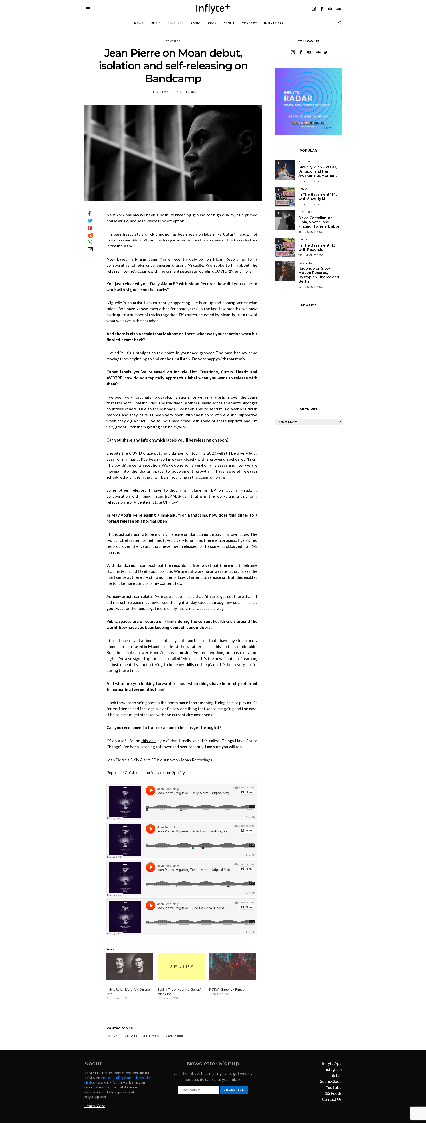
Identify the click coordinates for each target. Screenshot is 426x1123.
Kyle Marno (187, 92)
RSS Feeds (332, 1093)
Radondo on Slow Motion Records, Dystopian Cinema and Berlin (318, 274)
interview (151, 1035)
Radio (196, 23)
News (139, 23)
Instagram (332, 1069)
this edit (148, 740)
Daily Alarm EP (143, 759)
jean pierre (174, 1035)
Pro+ (212, 23)
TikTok (335, 1075)
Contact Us (332, 1099)
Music (156, 23)
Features (175, 23)
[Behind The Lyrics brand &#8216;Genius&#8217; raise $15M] (181, 966)
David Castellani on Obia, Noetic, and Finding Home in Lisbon (319, 222)
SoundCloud (331, 1081)
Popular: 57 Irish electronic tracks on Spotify (145, 772)
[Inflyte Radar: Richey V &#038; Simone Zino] (129, 966)
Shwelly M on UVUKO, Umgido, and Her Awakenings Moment (317, 171)
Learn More (94, 1105)
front (114, 1035)
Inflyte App (274, 23)
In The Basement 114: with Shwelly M (317, 196)
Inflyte (131, 1035)
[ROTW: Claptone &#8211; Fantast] (232, 966)
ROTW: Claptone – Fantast (227, 989)
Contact (249, 23)
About (229, 23)
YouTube (334, 1087)
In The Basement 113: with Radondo (317, 247)
